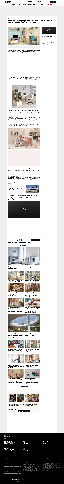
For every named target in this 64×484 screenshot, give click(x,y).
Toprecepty (44, 447)
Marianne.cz (30, 1)
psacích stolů (18, 119)
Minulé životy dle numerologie (13, 465)
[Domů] (8, 2)
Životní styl (25, 443)
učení (28, 242)
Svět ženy (44, 443)
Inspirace (25, 4)
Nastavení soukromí (8, 450)
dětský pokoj (14, 242)
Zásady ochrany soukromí (9, 449)
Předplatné (53, 1)
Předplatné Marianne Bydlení (9, 442)
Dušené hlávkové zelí (6, 471)
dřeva (27, 170)
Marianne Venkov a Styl (42, 1)
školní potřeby (31, 116)
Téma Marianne (26, 450)
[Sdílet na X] (17, 240)
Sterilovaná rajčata (6, 473)
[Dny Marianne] (50, 4)
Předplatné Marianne (8, 441)
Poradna (30, 4)
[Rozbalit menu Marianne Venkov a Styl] (47, 1)
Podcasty (25, 449)
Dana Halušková (11, 24)
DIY (38, 4)
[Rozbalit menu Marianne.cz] (33, 1)
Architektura (43, 4)
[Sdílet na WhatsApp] (21, 240)
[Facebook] (4, 438)
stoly (10, 242)
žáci (15, 76)
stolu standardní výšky (32, 76)
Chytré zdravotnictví (16, 466)
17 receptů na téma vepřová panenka (14, 472)
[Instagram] (6, 438)
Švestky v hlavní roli (12, 471)
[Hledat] (58, 2)
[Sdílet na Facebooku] (15, 240)
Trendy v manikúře (6, 465)
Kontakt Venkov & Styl (8, 447)
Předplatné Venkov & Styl (9, 443)
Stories (24, 447)
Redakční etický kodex (8, 448)
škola (19, 242)
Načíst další (24, 386)
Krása (24, 442)
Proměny (35, 4)
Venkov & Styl (26, 451)
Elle (43, 442)
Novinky (13, 4)
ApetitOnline (45, 441)
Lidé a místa (19, 4)
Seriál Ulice (11, 466)
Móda (24, 441)
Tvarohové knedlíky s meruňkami (13, 473)
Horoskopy (25, 448)
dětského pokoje (14, 178)
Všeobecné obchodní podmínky (10, 451)
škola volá (24, 242)
